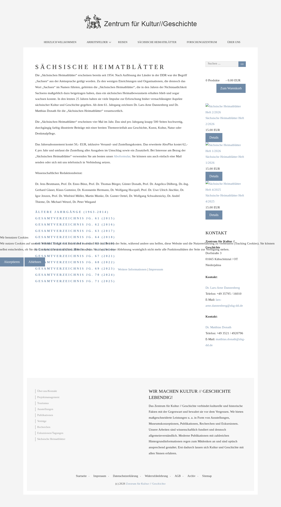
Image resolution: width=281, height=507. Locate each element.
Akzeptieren (12, 262)
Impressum (156, 269)
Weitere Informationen (132, 269)
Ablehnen (34, 262)
